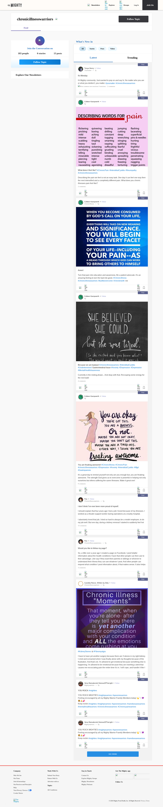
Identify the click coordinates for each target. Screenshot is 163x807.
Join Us (150, 5)
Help (15, 787)
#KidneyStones (84, 651)
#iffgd (136, 467)
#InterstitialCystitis (117, 170)
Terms (148, 801)
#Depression (124, 368)
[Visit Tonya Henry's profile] (80, 69)
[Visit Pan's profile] (80, 499)
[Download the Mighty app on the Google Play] (143, 776)
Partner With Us (52, 778)
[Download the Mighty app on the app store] (124, 776)
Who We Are (17, 775)
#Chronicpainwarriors (127, 707)
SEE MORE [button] (113, 754)
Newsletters (95, 5)
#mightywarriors (105, 695)
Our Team (16, 778)
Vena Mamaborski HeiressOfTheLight (98, 683)
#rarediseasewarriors (136, 704)
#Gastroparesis (84, 470)
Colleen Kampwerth (92, 101)
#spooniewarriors (120, 695)
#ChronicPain (103, 170)
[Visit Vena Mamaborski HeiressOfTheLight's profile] (80, 684)
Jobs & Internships (19, 781)
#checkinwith (119, 281)
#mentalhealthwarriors (87, 707)
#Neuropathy (131, 170)
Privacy (143, 801)
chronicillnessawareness (92, 543)
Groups (126, 5)
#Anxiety (114, 368)
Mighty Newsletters (88, 781)
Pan (86, 499)
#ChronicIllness (119, 278)
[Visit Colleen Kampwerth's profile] (80, 102)
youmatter (87, 70)
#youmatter (110, 83)
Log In (136, 5)
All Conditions (52, 790)
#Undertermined (85, 368)
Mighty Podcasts (87, 784)
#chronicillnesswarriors (125, 83)
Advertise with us (53, 781)
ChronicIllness (89, 204)
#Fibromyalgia (99, 651)
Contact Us (85, 775)
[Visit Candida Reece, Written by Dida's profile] (80, 583)
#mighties (93, 691)
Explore (112, 5)
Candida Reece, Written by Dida (96, 583)
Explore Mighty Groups (89, 778)
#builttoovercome (105, 281)
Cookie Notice (18, 793)
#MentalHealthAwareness (89, 370)
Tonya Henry (89, 68)
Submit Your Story (53, 775)
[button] (133, 19)
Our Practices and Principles (22, 784)
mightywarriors (89, 685)
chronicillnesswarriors (91, 501)
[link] (15, 5)
